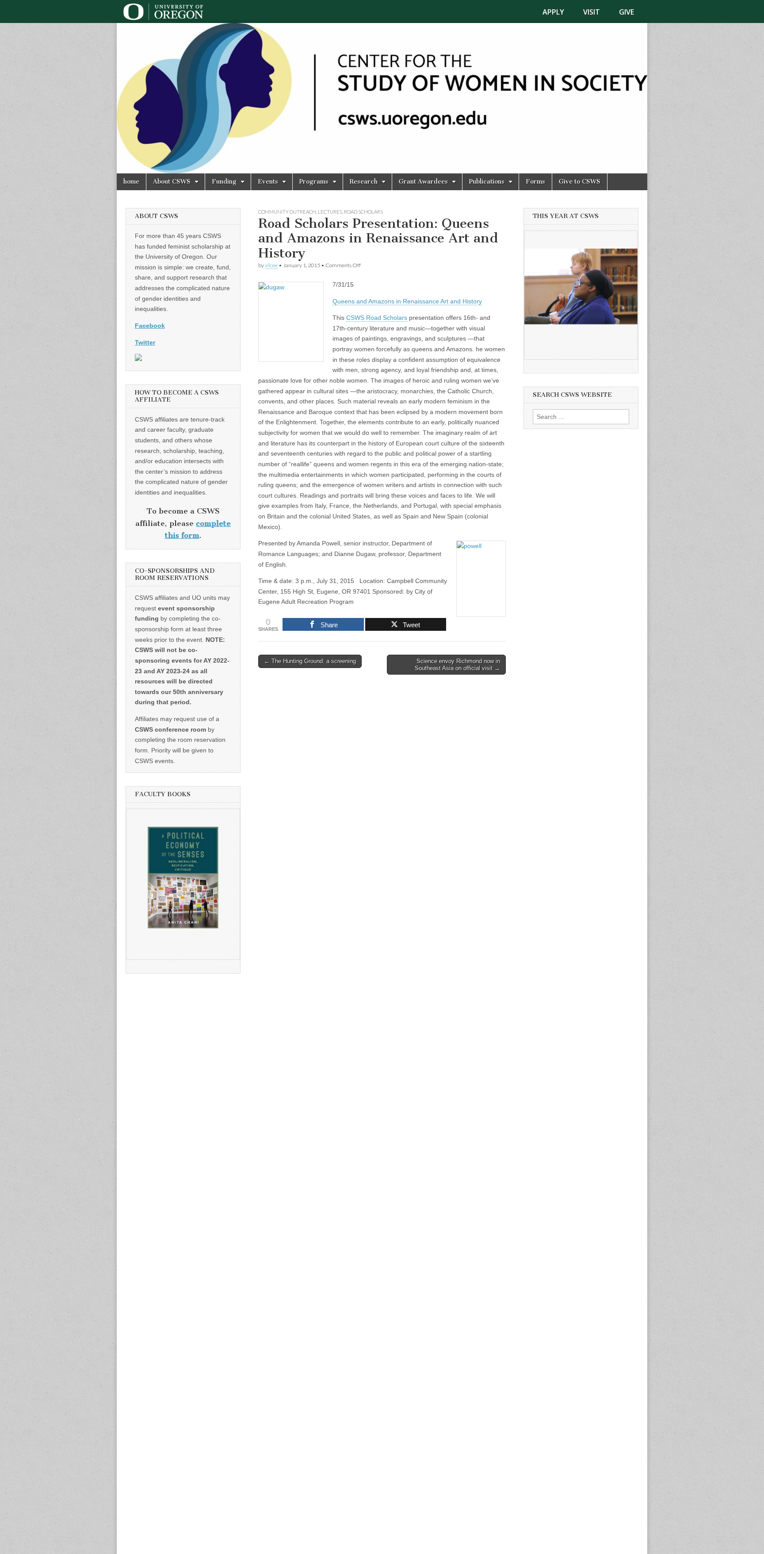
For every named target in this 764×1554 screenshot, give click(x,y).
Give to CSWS (579, 181)
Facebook (150, 325)
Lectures (330, 212)
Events (268, 181)
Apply (553, 12)
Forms (535, 181)
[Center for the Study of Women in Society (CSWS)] (382, 98)
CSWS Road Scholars (376, 317)
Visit (591, 12)
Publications (486, 181)
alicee (271, 265)
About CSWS (172, 181)
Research (364, 181)
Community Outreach (287, 212)
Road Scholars (363, 212)
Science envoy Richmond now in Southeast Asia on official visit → (457, 664)
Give (626, 12)
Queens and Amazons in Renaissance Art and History (407, 301)
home (131, 181)
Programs (314, 181)
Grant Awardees (423, 181)
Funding (224, 181)
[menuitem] (558, 12)
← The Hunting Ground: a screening (310, 661)
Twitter (145, 342)
